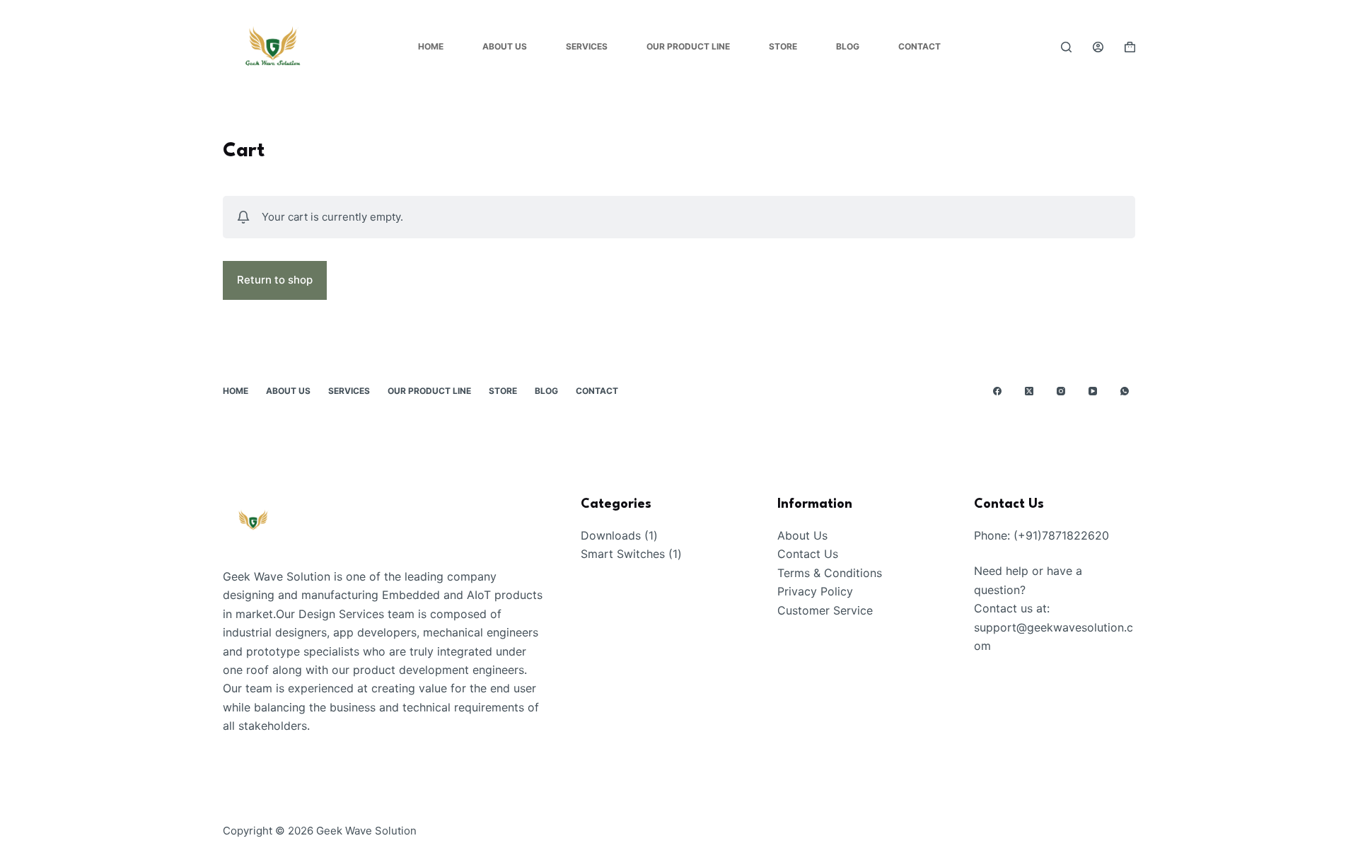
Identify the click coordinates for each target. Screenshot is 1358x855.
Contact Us (807, 554)
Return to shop (275, 279)
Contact (919, 46)
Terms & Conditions (829, 573)
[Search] (1066, 47)
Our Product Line (688, 46)
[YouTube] (1092, 391)
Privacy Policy (815, 591)
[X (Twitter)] (1029, 391)
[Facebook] (997, 391)
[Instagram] (1061, 391)
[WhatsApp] (1124, 391)
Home (430, 46)
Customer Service (825, 610)
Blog (847, 46)
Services (587, 46)
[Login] (1098, 47)
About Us (504, 46)
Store (783, 46)
